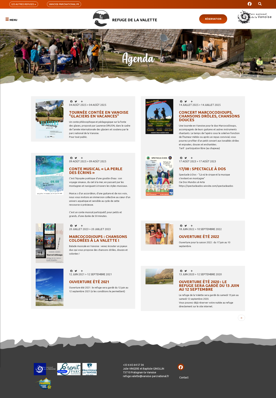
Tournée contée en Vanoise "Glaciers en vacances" (98, 114)
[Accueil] (101, 18)
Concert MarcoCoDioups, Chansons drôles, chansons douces (209, 116)
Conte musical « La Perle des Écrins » (95, 171)
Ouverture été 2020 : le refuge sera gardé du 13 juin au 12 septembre (209, 285)
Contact (184, 377)
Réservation (213, 19)
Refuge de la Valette (134, 20)
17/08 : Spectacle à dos (202, 169)
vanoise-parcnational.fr (64, 4)
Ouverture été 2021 (89, 282)
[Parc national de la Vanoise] (254, 17)
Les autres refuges (23, 4)
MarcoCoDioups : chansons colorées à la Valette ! (98, 238)
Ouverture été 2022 (199, 236)
